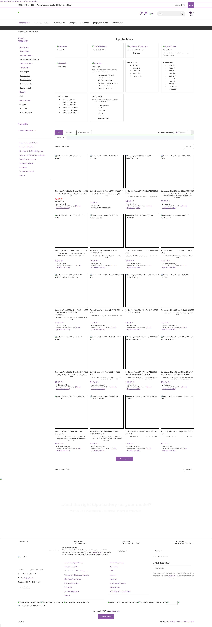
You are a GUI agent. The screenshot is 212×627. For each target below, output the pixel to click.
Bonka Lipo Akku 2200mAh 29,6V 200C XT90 (71, 250)
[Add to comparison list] (86, 156)
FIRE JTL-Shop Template (185, 621)
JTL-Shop (172, 621)
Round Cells (24, 51)
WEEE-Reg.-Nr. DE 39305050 (120, 591)
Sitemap (112, 575)
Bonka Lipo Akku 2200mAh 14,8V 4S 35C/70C (107, 191)
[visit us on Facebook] (52, 550)
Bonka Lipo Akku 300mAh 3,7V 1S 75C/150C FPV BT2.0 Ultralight (141, 311)
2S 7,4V (171, 68)
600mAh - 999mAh (69, 105)
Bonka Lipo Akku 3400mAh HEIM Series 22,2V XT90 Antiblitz (104, 433)
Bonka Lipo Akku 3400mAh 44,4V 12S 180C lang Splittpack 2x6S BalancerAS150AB (177, 373)
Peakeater (137, 53)
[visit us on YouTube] (54, 550)
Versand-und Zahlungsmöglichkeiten (32, 155)
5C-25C (136, 65)
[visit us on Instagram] (56, 550)
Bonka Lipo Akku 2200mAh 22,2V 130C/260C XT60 (141, 192)
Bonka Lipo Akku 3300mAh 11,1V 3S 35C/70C (177, 310)
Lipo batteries (24, 47)
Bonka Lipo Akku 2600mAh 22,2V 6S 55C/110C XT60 (103, 252)
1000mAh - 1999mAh (70, 107)
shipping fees (114, 611)
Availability (60, 137)
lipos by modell (25, 88)
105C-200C (137, 76)
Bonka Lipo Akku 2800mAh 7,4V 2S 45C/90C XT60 (106, 311)
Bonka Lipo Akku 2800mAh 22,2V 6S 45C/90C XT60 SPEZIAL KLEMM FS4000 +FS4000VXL (71, 312)
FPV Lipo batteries (104, 78)
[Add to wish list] (86, 159)
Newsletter (23, 167)
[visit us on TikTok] (58, 550)
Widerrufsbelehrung (116, 563)
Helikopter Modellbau (26, 147)
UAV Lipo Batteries (104, 86)
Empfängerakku (103, 105)
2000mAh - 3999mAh (70, 110)
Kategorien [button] (22, 38)
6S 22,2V (172, 79)
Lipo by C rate (25, 76)
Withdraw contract (106, 616)
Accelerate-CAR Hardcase (29, 59)
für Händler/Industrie (26, 171)
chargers (22, 104)
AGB (111, 571)
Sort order (69, 132)
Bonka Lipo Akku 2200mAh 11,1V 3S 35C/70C (71, 191)
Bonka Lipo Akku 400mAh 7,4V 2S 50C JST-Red (177, 433)
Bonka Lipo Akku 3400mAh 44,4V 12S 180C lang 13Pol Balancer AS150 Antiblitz (141, 373)
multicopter (102, 116)
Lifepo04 (22, 92)
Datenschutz (114, 567)
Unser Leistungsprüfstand (28, 143)
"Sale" (21, 96)
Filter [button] (59, 132)
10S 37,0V (172, 86)
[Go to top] (0, 625)
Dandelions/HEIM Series (106, 75)
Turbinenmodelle (104, 118)
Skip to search (20, 1)
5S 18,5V (172, 76)
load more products (124, 459)
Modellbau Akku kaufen (27, 159)
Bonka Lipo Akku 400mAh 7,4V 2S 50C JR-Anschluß (141, 433)
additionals (23, 108)
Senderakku (102, 108)
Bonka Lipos (24, 72)
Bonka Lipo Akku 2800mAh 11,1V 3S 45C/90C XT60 (142, 252)
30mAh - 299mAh (69, 100)
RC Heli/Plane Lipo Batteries (108, 83)
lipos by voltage (25, 80)
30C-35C (136, 68)
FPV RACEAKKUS (26, 55)
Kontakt (22, 175)
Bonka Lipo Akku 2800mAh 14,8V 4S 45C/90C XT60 (177, 252)
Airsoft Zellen (24, 67)
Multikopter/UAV (25, 100)
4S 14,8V (172, 73)
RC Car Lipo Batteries (105, 80)
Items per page (83, 132)
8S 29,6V (172, 84)
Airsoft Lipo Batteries (105, 88)
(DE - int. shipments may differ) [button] (68, 207)
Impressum (113, 579)
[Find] (183, 13)
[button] (180, 5)
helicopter (101, 110)
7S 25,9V (172, 81)
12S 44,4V (172, 89)
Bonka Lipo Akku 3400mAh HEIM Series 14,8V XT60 (69, 433)
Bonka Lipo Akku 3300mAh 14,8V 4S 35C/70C (71, 372)
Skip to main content (7, 1)
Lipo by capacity (26, 84)
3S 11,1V (172, 71)
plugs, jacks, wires (25, 112)
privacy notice (97, 552)
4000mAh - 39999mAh (70, 113)
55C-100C (137, 73)
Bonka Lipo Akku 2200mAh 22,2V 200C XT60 (177, 191)
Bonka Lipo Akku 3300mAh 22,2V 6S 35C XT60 (105, 373)
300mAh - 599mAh (69, 102)
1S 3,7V (171, 65)
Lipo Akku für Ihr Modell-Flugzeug (31, 151)
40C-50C (136, 71)
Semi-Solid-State (26, 63)
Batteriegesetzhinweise (118, 583)
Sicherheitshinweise (26, 163)
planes (100, 113)
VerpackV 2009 (115, 587)
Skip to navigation (31, 1)
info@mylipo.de (28, 578)
